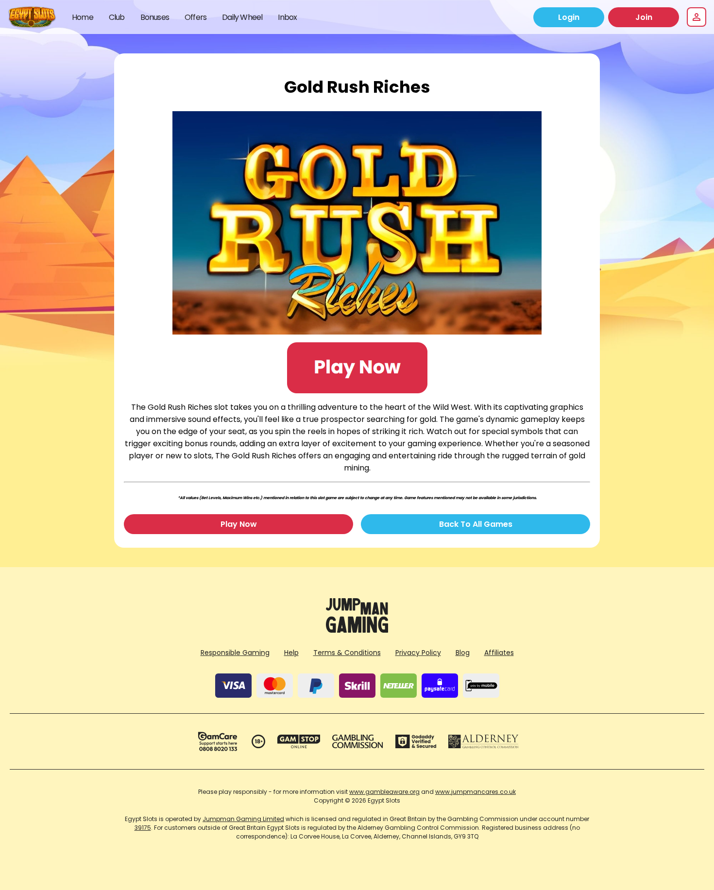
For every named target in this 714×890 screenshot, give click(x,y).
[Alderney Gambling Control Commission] (483, 741)
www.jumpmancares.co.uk (475, 792)
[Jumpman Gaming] (357, 630)
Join (643, 17)
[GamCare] (217, 741)
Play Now (239, 524)
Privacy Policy (418, 652)
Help (291, 652)
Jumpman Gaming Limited (243, 819)
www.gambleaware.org (384, 792)
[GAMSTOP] (299, 741)
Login (568, 17)
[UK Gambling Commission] (357, 741)
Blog (463, 652)
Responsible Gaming (235, 652)
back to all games (475, 524)
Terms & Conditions (347, 652)
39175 (143, 827)
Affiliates (499, 652)
